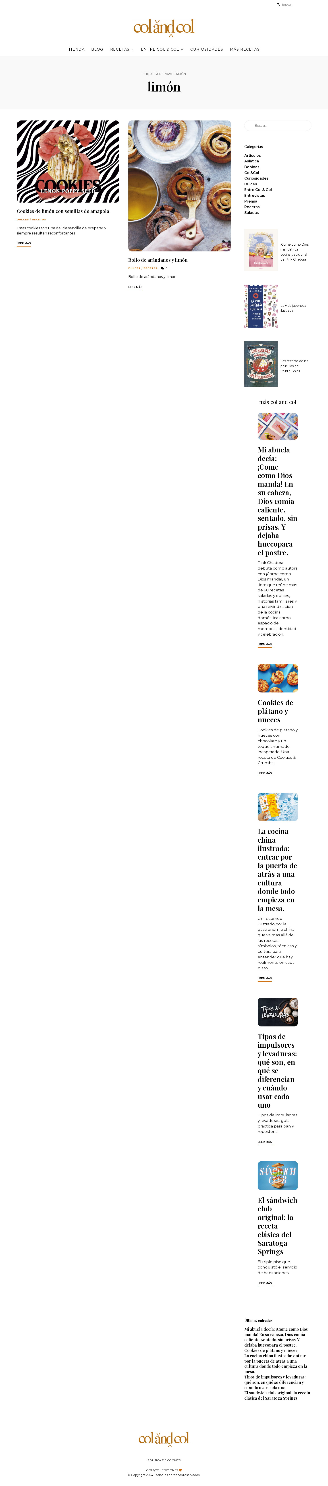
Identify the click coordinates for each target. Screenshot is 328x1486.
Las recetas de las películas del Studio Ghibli (294, 366)
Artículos (252, 155)
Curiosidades (206, 49)
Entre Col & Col (160, 49)
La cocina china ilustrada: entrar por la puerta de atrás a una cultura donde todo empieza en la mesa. (277, 869)
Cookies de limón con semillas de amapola (63, 211)
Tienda (76, 49)
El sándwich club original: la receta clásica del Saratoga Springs (277, 1225)
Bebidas (251, 167)
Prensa (250, 201)
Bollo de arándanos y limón (158, 260)
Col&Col (251, 173)
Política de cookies (164, 1460)
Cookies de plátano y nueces (275, 710)
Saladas (251, 213)
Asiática (251, 161)
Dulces (23, 219)
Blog (97, 49)
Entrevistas (254, 195)
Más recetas (245, 49)
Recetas (120, 49)
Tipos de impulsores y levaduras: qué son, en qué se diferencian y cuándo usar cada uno (277, 1070)
